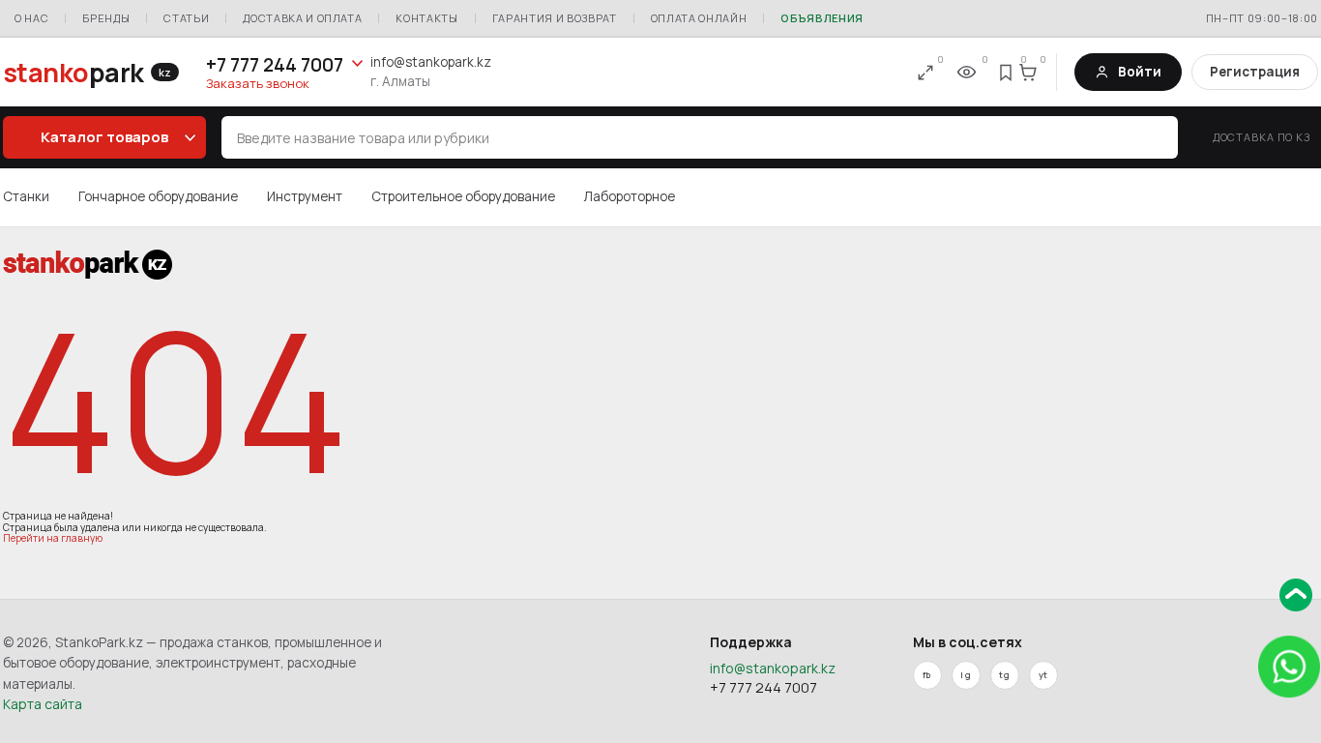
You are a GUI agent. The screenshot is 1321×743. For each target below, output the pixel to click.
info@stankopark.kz (430, 62)
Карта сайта (42, 704)
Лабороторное (629, 196)
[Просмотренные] (966, 72)
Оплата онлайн (699, 18)
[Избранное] (1006, 72)
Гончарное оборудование (158, 196)
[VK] (966, 675)
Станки (26, 196)
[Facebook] (927, 675)
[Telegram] (1004, 675)
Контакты (426, 18)
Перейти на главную (53, 538)
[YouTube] (1043, 675)
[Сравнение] (925, 72)
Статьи (186, 18)
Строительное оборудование (463, 196)
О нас (31, 18)
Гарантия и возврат (554, 18)
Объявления (822, 18)
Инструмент (304, 196)
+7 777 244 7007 (274, 64)
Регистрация (1255, 71)
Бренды (106, 18)
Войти (1139, 71)
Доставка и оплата (302, 18)
